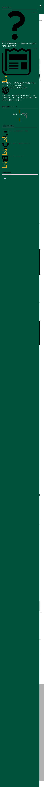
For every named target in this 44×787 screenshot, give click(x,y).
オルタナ (34, 48)
